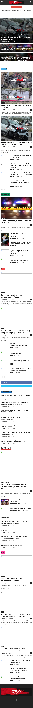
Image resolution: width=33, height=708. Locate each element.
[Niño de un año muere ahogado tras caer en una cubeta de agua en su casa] (5, 158)
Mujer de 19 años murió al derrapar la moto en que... (16, 106)
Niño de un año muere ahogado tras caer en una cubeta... (21, 156)
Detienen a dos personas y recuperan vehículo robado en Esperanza (8, 58)
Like (30, 382)
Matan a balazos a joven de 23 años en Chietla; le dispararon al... (24, 49)
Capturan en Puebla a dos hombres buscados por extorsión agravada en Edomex (15, 522)
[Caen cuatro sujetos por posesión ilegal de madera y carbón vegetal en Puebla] (5, 176)
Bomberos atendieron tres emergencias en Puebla (11, 296)
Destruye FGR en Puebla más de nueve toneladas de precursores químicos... (19, 182)
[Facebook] (13, 700)
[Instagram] (17, 700)
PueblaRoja (4, 41)
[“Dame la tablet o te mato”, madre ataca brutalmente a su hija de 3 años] (5, 370)
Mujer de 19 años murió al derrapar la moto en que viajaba (8, 49)
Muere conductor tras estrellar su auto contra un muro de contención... (16, 143)
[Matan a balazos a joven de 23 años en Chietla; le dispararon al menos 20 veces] (16, 208)
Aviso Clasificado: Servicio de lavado (21, 508)
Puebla (2, 103)
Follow (29, 386)
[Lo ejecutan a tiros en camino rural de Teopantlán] (5, 502)
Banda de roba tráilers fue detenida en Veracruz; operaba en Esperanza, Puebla (15, 537)
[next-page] (4, 189)
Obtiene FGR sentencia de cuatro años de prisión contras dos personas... (20, 251)
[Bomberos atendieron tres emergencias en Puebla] (16, 282)
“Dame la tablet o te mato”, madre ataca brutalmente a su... (20, 369)
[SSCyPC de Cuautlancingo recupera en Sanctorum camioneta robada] (5, 243)
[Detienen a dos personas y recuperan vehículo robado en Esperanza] (5, 238)
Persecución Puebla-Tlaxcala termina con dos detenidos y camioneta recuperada (14, 544)
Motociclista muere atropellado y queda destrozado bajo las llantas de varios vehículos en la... (16, 440)
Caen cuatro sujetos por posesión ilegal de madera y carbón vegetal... (21, 173)
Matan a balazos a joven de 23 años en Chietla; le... (16, 222)
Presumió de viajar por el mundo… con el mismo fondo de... (20, 352)
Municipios (3, 218)
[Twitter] (20, 700)
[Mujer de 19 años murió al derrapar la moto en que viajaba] (8, 52)
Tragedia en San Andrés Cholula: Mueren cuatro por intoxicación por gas (15, 487)
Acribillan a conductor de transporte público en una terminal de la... (21, 259)
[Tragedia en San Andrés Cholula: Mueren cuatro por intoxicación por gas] (16, 467)
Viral (2, 328)
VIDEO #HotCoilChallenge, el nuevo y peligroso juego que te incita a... (15, 331)
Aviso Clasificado (5, 482)
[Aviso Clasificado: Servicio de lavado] (5, 511)
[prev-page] (2, 189)
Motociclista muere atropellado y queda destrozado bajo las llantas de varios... (20, 165)
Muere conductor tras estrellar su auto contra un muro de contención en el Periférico (15, 37)
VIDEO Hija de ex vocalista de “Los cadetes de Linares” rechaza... (20, 344)
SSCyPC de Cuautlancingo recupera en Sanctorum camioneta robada (24, 58)
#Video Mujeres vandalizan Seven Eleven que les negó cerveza (20, 361)
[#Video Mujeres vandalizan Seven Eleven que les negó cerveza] (5, 362)
